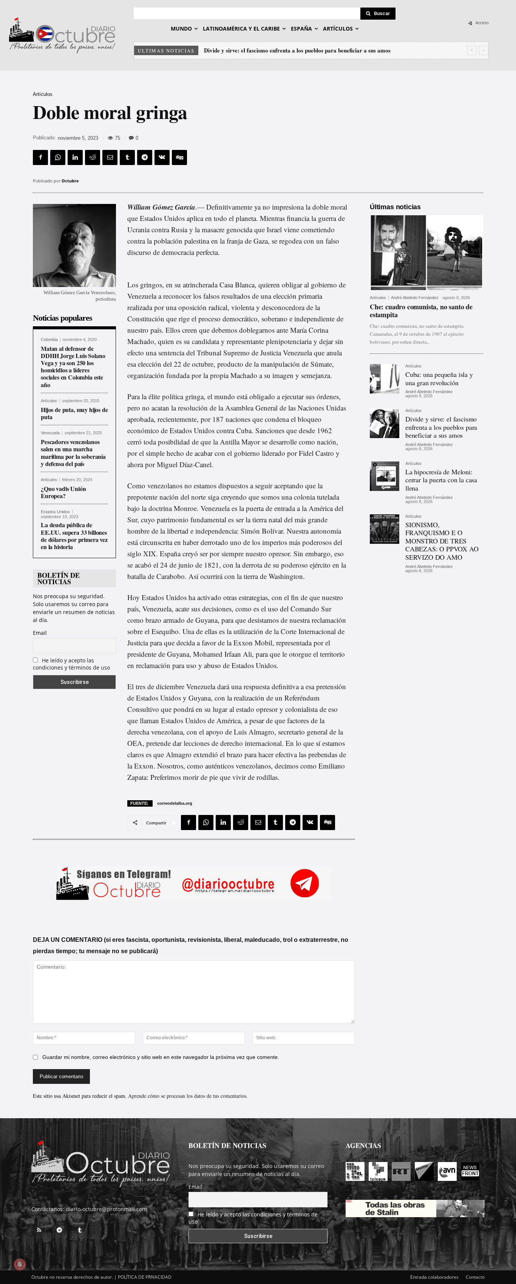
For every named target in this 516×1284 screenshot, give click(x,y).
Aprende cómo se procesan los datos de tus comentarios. (188, 1095)
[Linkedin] (75, 157)
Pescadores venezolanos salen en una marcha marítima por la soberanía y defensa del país (73, 452)
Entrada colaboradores (434, 1277)
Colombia (49, 340)
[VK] (162, 157)
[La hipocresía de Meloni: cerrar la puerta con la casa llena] (384, 476)
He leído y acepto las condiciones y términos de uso (71, 664)
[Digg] (179, 157)
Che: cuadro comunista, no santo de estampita (421, 311)
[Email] (109, 157)
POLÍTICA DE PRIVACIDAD (144, 1277)
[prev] (471, 50)
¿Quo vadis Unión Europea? (63, 492)
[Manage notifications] (20, 1264)
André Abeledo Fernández (415, 297)
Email (40, 632)
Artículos (43, 94)
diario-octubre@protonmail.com (106, 1209)
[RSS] (38, 1230)
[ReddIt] (92, 157)
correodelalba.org (174, 803)
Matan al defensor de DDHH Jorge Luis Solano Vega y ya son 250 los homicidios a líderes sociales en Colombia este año (73, 366)
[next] (483, 50)
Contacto (475, 1277)
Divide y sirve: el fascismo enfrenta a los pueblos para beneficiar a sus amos (441, 427)
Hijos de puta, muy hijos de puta (74, 413)
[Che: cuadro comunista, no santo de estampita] (426, 252)
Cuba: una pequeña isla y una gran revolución (439, 378)
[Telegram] (144, 157)
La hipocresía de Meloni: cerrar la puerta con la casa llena (276, 50)
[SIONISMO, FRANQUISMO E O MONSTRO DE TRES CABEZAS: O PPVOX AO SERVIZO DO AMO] (384, 529)
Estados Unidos (55, 512)
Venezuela (50, 433)
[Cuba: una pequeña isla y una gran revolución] (384, 379)
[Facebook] (40, 157)
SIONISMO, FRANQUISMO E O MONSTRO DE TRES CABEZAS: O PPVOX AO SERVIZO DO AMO (442, 541)
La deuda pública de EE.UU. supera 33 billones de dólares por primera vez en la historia (74, 535)
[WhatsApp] (57, 157)
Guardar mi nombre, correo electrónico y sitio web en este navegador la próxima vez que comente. (160, 1057)
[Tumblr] (127, 157)
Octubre (70, 181)
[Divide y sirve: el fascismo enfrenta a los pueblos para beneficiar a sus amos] (384, 423)
